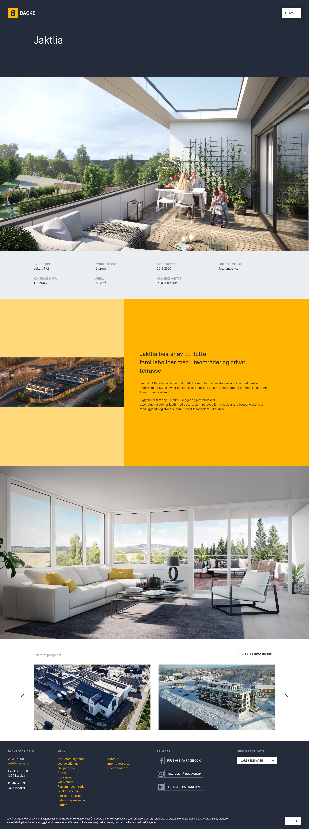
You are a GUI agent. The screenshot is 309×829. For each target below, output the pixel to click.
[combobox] (257, 760)
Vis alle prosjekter (257, 654)
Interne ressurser (119, 763)
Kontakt (112, 759)
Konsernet (65, 777)
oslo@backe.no (18, 763)
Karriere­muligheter (71, 759)
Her (44, 822)
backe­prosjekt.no (70, 796)
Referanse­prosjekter (71, 800)
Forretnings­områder (72, 786)
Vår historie (65, 782)
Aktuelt (62, 805)
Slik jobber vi (66, 768)
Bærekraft (65, 773)
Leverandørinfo (117, 768)
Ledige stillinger (69, 763)
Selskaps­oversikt (69, 791)
